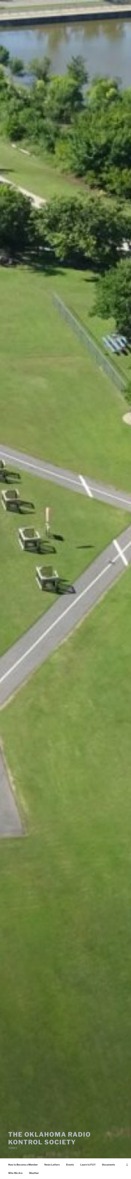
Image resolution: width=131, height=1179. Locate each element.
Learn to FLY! (88, 1164)
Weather (34, 1172)
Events (70, 1164)
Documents (108, 1164)
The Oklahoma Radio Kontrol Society (49, 1138)
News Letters (52, 1164)
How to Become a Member (23, 1164)
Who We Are (15, 1172)
